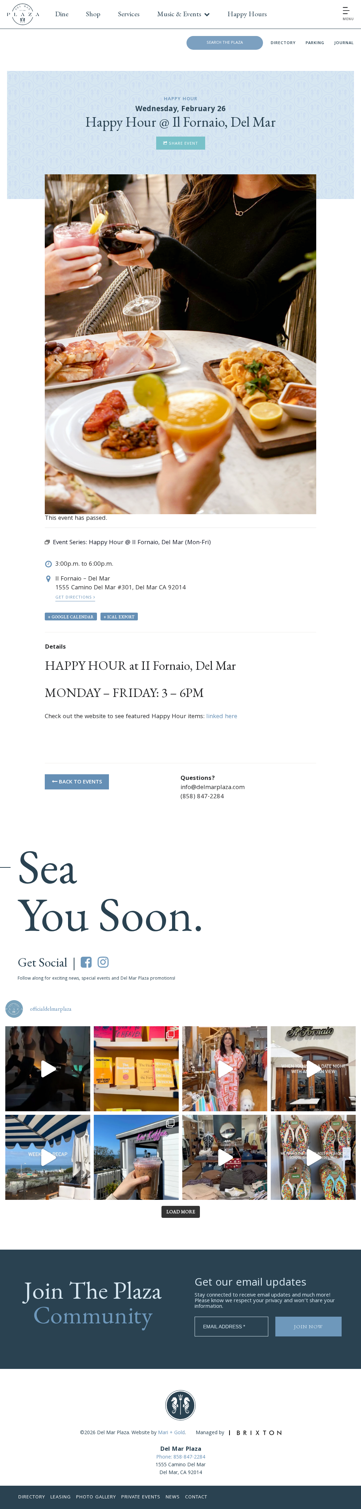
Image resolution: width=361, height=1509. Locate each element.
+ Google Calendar (71, 616)
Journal (344, 43)
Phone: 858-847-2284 (180, 1457)
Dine (61, 13)
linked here (221, 717)
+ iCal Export (119, 616)
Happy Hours (247, 13)
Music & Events (179, 13)
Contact (196, 1497)
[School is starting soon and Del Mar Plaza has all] (224, 1157)
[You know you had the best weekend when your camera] (47, 1157)
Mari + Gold (171, 1433)
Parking (315, 43)
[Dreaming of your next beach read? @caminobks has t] (136, 1068)
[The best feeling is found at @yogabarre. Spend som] (47, 1068)
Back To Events (79, 782)
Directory (283, 43)
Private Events (140, 1497)
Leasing (60, 1497)
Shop (93, 13)
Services (129, 13)
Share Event (182, 143)
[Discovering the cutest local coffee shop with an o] (136, 1157)
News (173, 1497)
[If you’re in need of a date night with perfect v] (313, 1068)
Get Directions (74, 597)
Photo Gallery (96, 1497)
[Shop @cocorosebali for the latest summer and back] (224, 1068)
